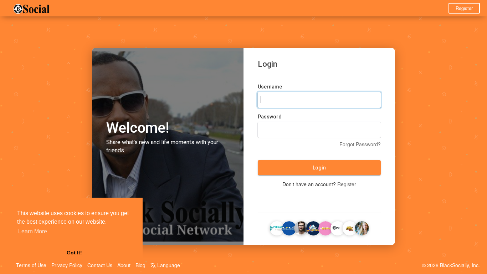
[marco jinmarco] (362, 227)
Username (270, 87)
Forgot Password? (360, 144)
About (123, 265)
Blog (140, 265)
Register (464, 8)
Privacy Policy (66, 265)
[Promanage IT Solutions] (277, 227)
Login (319, 168)
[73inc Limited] (337, 227)
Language (168, 265)
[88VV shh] (325, 227)
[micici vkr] (301, 227)
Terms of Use (31, 265)
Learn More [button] (32, 231)
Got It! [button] (74, 252)
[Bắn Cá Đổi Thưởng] (313, 227)
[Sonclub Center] (350, 227)
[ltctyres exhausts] (289, 227)
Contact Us (99, 265)
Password (270, 117)
